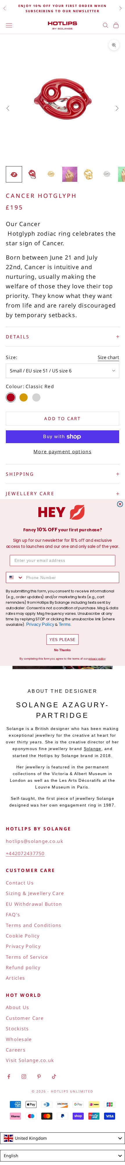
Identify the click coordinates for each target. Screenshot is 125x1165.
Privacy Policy (40, 624)
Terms (65, 624)
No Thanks (62, 650)
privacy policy (96, 658)
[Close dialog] (120, 504)
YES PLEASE (62, 639)
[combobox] (14, 577)
